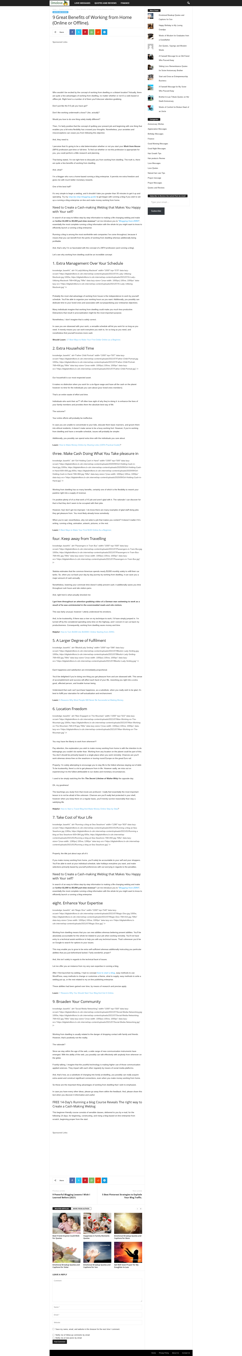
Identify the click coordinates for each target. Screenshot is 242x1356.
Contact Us (186, 1353)
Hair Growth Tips (154, 153)
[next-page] (140, 1208)
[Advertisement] (97, 63)
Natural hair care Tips (156, 173)
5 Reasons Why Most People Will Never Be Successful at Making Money (91, 700)
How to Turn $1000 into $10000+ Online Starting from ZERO (87, 632)
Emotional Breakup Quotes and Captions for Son (96, 1265)
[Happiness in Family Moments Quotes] (97, 1223)
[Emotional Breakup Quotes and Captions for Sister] (67, 1252)
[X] (79, 32)
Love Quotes (153, 168)
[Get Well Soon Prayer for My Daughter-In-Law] (128, 1252)
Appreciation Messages (157, 129)
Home (54, 9)
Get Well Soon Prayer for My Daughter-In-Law (126, 1265)
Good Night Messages (157, 149)
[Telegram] (104, 32)
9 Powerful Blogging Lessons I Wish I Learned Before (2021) (71, 1196)
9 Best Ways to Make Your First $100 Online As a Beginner (85, 530)
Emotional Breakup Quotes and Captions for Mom (127, 1237)
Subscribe (156, 211)
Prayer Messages (155, 183)
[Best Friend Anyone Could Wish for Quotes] (67, 1223)
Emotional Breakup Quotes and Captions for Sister (66, 1265)
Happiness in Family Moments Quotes (96, 1237)
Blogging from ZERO (129, 221)
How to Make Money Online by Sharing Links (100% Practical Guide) (89, 445)
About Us (175, 1353)
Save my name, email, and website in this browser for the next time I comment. (87, 1329)
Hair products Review (156, 158)
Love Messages (82, 3)
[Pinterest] (85, 32)
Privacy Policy (164, 1353)
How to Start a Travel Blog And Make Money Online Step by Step (89, 809)
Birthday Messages (155, 134)
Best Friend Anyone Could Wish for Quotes (66, 1237)
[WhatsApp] (91, 32)
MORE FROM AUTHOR (81, 1209)
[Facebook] (72, 32)
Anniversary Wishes (156, 124)
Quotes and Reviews (106, 3)
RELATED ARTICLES (62, 1209)
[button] (188, 3)
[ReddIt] (98, 32)
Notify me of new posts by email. (68, 1338)
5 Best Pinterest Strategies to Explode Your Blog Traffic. (122, 1196)
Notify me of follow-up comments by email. (72, 1335)
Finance (125, 3)
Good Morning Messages (158, 144)
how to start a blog (106, 973)
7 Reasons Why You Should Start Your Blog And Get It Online (86, 993)
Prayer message (154, 178)
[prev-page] (137, 1208)
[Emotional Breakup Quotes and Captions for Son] (97, 1252)
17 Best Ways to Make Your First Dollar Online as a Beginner (93, 340)
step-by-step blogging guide (82, 197)
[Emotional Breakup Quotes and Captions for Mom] (128, 1223)
